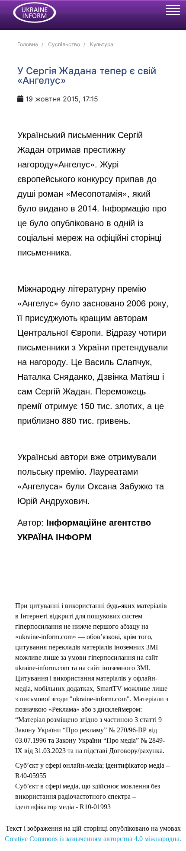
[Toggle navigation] (173, 11)
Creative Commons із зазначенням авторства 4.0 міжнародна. (93, 838)
